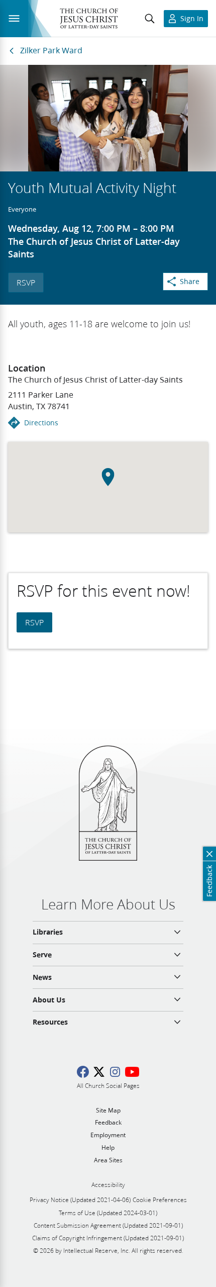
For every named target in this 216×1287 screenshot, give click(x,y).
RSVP (26, 282)
